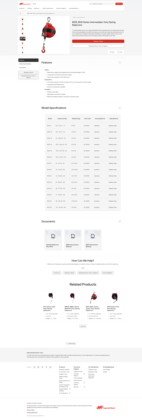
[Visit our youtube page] (34, 367)
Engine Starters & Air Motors (64, 381)
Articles (105, 372)
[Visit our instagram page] (38, 367)
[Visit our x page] (42, 367)
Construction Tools (64, 372)
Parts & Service (78, 380)
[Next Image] (66, 34)
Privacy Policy (31, 410)
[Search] (90, 4)
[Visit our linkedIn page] (50, 367)
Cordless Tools (63, 374)
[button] (83, 62)
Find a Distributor (78, 378)
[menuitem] (22, 8)
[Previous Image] (30, 34)
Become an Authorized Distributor (91, 376)
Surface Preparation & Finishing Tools (64, 385)
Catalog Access (78, 371)
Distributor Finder (92, 372)
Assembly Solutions (64, 369)
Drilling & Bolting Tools (63, 377)
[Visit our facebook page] (46, 367)
